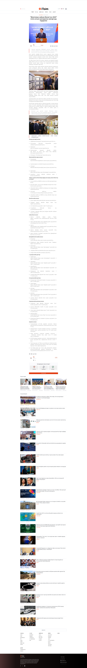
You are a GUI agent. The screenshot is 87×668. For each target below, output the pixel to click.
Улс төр (36, 12)
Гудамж (21, 641)
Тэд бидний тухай (22, 649)
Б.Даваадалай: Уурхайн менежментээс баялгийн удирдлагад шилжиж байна (24, 387)
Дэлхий (54, 12)
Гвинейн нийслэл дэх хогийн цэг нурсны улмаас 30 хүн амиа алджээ (50, 455)
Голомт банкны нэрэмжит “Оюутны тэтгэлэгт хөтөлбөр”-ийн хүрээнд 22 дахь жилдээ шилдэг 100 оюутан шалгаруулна (51, 490)
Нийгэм (46, 12)
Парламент (31, 636)
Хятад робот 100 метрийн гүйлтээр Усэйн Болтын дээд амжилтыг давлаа (51, 443)
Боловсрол (49, 636)
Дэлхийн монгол (22, 637)
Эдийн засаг (41, 12)
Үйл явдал (49, 637)
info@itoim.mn (64, 660)
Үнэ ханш (40, 640)
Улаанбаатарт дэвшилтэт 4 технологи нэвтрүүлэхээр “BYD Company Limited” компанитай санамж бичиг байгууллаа (50, 607)
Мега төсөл (40, 636)
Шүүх (30, 640)
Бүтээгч (49, 641)
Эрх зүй (37, 504)
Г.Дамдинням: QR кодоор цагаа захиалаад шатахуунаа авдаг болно (49, 618)
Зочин (50, 12)
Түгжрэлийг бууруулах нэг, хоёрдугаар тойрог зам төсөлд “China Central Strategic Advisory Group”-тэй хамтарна (50, 549)
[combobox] (26, 9)
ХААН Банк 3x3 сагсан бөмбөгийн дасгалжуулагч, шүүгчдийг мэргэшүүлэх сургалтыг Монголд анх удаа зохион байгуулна (51, 525)
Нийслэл (57, 385)
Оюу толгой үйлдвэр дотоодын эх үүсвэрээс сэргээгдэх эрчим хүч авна (50, 408)
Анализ (21, 634)
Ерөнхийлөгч (38, 434)
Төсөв (40, 634)
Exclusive (21, 644)
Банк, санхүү (40, 637)
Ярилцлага (38, 539)
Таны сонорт (38, 492)
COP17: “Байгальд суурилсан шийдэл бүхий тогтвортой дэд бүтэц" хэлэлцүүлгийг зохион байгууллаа (49, 560)
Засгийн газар (38, 399)
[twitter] (53, 46)
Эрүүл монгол (50, 634)
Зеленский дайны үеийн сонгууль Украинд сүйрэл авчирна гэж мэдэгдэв (51, 466)
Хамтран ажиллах (64, 662)
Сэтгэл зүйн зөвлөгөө (51, 640)
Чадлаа (21, 640)
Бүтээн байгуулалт (34, 385)
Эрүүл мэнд (49, 645)
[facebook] (51, 46)
